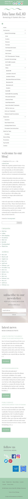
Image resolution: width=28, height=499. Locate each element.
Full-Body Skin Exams (10, 47)
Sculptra (8, 88)
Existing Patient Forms (10, 125)
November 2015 (6, 267)
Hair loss (4, 231)
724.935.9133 (19, 1)
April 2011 (4, 282)
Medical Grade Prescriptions (12, 114)
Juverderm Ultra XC (11, 73)
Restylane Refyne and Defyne (13, 79)
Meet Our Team (7, 131)
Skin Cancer (8, 53)
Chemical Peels (9, 99)
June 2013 (4, 276)
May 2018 (4, 254)
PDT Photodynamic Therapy (12, 56)
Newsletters (5, 237)
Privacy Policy (10, 484)
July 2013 (4, 274)
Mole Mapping (5, 235)
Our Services (6, 30)
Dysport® (7, 65)
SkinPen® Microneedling (11, 93)
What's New (5, 246)
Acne (6, 36)
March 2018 (5, 256)
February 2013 (5, 278)
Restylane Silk (9, 82)
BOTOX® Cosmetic (10, 62)
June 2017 (4, 261)
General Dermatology (10, 33)
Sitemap (17, 492)
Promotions (6, 139)
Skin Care (4, 240)
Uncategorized (11, 218)
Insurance (7, 119)
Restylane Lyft (9, 85)
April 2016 (4, 263)
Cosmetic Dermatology (10, 59)
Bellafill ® (8, 70)
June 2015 (4, 269)
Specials (4, 242)
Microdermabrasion (10, 96)
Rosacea (7, 42)
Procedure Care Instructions (12, 128)
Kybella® (7, 91)
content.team (5, 163)
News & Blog (6, 137)
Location (22, 482)
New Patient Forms (9, 122)
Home (4, 27)
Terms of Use (12, 492)
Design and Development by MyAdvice (14, 496)
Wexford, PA (9, 1)
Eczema (7, 39)
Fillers (6, 67)
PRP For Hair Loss (9, 108)
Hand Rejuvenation (10, 102)
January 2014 (5, 272)
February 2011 (5, 285)
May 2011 (4, 280)
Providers (7, 134)
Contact (5, 145)
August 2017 (5, 259)
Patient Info (6, 116)
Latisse (3, 233)
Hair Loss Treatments (10, 111)
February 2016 (5, 265)
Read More (6, 361)
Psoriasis (7, 44)
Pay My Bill (6, 142)
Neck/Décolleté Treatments (12, 105)
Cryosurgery (8, 50)
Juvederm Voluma (10, 76)
